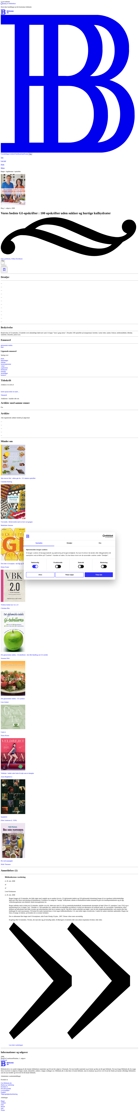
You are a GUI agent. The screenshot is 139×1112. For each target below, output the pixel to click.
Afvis (40, 575)
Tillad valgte (69, 575)
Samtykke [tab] (39, 543)
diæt (2, 347)
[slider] (69, 191)
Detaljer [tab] (69, 543)
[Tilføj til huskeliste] (4, 270)
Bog (3, 261)
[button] (69, 1057)
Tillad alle (98, 575)
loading (4, 265)
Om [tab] (100, 543)
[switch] (58, 566)
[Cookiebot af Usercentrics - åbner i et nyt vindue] (104, 536)
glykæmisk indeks (6, 345)
